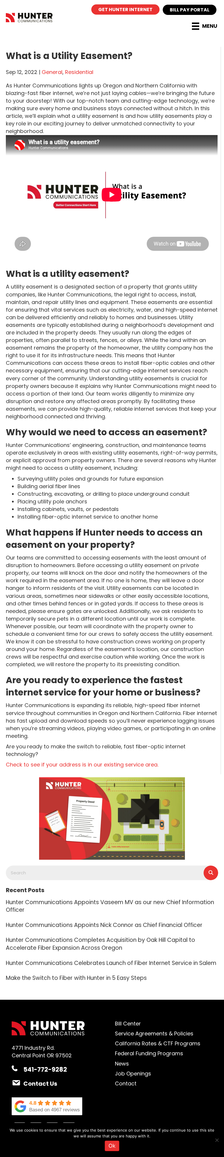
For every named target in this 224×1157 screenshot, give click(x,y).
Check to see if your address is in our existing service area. (82, 764)
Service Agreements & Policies (154, 1033)
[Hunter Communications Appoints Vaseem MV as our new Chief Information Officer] (112, 905)
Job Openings (133, 1073)
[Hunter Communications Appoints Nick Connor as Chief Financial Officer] (112, 924)
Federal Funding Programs (149, 1053)
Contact (125, 1083)
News (122, 1063)
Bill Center (128, 1023)
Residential (79, 72)
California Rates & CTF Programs (157, 1043)
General (52, 72)
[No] (217, 1140)
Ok (112, 1146)
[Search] (211, 873)
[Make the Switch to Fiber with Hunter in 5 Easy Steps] (112, 977)
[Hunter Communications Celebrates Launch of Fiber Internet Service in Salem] (112, 962)
